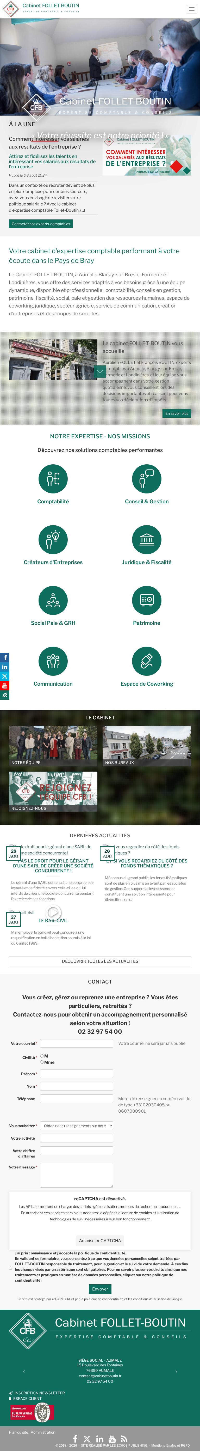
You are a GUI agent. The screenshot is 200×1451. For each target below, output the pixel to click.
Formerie (152, 275)
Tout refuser (83, 1438)
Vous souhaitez (22, 1126)
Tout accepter (32, 1438)
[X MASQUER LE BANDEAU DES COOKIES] (162, 1381)
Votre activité (23, 1138)
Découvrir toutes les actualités (100, 961)
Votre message (22, 1167)
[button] (15, 68)
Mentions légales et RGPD (170, 1445)
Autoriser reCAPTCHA (100, 1241)
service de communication (126, 306)
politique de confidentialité (101, 1253)
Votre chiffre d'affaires (24, 1153)
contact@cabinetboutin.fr (100, 1376)
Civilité (28, 1057)
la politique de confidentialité (102, 1299)
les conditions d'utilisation (147, 1299)
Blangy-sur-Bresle (119, 275)
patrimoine (21, 298)
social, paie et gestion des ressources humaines (110, 298)
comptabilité (119, 290)
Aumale (87, 275)
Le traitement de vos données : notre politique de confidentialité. (61, 1424)
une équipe (172, 282)
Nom (31, 1086)
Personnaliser (134, 1438)
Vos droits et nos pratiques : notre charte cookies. (48, 1419)
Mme (49, 1062)
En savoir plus (176, 413)
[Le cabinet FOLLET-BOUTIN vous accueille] (53, 359)
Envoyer (100, 1289)
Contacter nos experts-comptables (41, 224)
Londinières (22, 282)
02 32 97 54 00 (100, 1031)
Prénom (28, 1074)
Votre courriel (23, 1043)
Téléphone (26, 1098)
